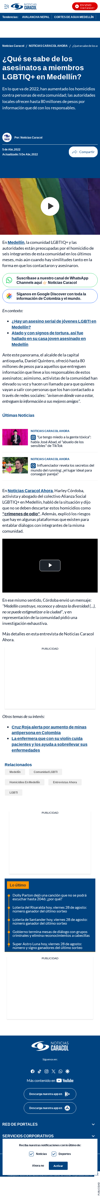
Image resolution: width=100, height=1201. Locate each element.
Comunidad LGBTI (45, 772)
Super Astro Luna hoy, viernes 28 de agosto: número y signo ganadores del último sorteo (47, 945)
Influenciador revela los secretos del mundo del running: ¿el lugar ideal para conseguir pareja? (62, 469)
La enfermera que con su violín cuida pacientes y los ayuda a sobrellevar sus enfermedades (49, 744)
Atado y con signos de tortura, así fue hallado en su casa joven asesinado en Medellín (49, 338)
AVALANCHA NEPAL (36, 17)
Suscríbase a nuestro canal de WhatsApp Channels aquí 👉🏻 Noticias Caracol (52, 280)
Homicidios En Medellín (25, 782)
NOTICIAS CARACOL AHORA (48, 46)
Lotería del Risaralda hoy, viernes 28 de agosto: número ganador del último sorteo (50, 909)
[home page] (50, 1046)
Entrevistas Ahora (65, 782)
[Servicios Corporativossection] (93, 1136)
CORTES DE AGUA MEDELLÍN (74, 17)
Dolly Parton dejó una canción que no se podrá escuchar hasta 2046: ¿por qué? (50, 897)
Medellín (16, 242)
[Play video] (50, 206)
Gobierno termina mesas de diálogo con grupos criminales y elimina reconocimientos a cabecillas (51, 933)
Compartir (83, 151)
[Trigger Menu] (6, 6)
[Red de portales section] (93, 1124)
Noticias (41, 1154)
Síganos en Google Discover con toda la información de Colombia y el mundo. (51, 296)
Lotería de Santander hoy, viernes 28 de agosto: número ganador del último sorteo (50, 921)
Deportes (65, 1154)
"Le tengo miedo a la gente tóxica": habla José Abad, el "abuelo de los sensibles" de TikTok (61, 441)
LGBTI (14, 792)
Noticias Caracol (13, 46)
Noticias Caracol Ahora (30, 490)
